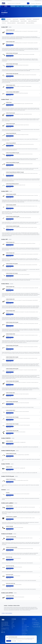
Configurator (26, 6)
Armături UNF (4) (29, 19)
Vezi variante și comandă (10, 33)
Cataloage (13, 6)
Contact (17, 6)
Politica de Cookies (24, 627)
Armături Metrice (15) (36, 19)
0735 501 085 (35, 620)
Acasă (2, 10)
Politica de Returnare (24, 629)
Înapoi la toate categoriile (7, 613)
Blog (21, 6)
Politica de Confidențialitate (25, 626)
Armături (13, 622)
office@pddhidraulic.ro (36, 622)
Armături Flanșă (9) (15, 19)
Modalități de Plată (24, 633)
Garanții (23, 623)
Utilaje (12, 627)
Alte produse (13, 626)
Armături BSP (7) (8, 19)
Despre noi (23, 620)
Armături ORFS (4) (22, 19)
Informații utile (32, 6)
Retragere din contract (25, 630)
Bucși (12, 623)
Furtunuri (13, 620)
